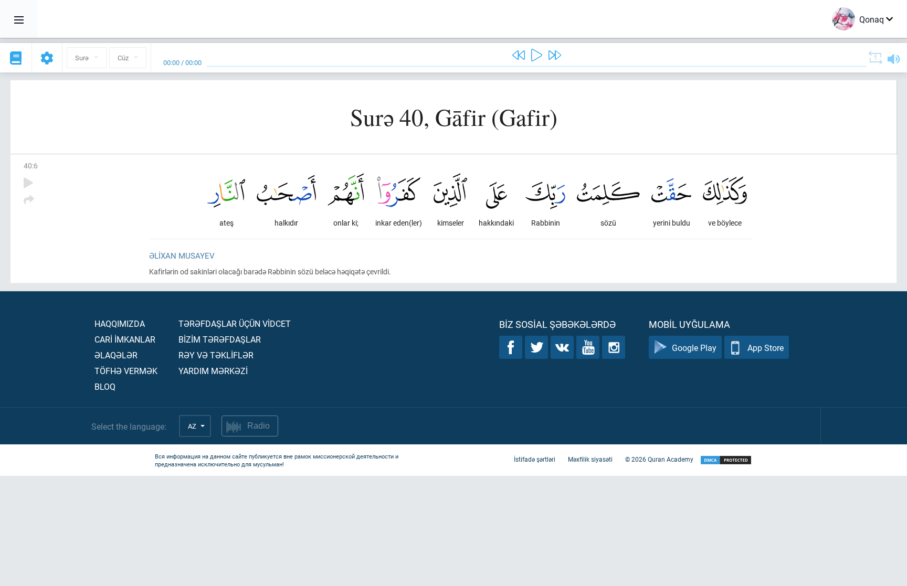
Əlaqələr (116, 354)
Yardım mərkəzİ (213, 370)
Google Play (694, 347)
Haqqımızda (119, 323)
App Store (765, 347)
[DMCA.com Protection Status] (726, 460)
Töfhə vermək (125, 370)
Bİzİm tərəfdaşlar (219, 339)
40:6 (31, 166)
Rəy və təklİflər (216, 354)
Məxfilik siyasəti (590, 459)
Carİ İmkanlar (124, 339)
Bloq (104, 386)
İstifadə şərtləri (534, 459)
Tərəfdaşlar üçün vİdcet (234, 323)
